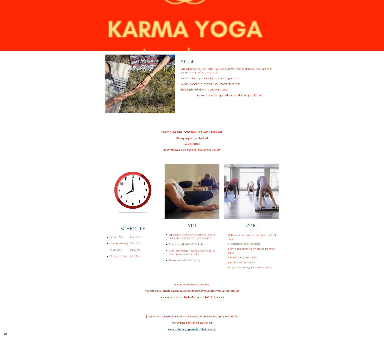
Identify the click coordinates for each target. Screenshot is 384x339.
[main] (229, 78)
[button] (5, 334)
